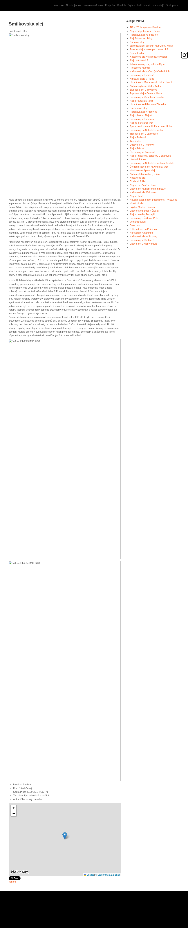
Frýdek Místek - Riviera (142, 207)
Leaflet (90, 874)
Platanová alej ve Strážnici (144, 34)
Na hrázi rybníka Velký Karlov (145, 86)
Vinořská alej (137, 203)
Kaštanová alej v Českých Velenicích (149, 71)
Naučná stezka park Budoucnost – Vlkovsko (153, 199)
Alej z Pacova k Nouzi (141, 100)
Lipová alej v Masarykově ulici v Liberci (151, 82)
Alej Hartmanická (139, 60)
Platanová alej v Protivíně (143, 111)
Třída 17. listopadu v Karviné (145, 27)
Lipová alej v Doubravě (142, 240)
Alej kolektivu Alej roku (142, 115)
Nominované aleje (93, 5)
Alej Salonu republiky (141, 38)
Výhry (132, 5)
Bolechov (135, 225)
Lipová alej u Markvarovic (143, 243)
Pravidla (121, 5)
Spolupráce (172, 5)
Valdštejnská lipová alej (142, 170)
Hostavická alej (138, 159)
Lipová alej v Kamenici (142, 119)
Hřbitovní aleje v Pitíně (142, 78)
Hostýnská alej (138, 177)
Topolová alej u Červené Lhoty (146, 93)
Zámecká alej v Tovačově (143, 89)
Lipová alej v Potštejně (142, 75)
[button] (64, 836)
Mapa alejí (158, 5)
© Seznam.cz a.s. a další (107, 874)
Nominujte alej (73, 5)
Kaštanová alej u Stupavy (143, 236)
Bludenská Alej (138, 181)
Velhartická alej (138, 221)
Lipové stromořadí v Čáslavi (145, 210)
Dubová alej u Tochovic (142, 144)
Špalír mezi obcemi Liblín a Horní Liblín (151, 126)
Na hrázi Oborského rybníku (145, 174)
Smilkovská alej (138, 108)
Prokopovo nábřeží (140, 67)
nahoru (12, 881)
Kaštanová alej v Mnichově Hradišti (148, 56)
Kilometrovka (137, 53)
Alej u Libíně (136, 196)
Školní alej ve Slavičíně (142, 152)
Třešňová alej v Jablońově (144, 133)
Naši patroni (143, 5)
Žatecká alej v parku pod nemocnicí (149, 49)
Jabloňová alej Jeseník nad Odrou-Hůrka (151, 45)
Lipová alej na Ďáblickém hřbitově (148, 188)
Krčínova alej (137, 42)
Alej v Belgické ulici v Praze (145, 31)
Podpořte (110, 5)
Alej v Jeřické (137, 148)
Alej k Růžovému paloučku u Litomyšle (150, 155)
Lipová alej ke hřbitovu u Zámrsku (148, 104)
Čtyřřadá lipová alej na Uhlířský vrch (149, 166)
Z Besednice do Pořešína (143, 229)
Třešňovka (135, 141)
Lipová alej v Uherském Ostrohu (147, 97)
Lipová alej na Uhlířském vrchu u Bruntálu (152, 163)
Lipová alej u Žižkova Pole (144, 218)
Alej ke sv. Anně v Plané (143, 185)
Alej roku (59, 5)
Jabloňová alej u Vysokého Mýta (147, 64)
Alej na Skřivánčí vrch (141, 122)
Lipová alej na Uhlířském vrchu (146, 130)
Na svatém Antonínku (141, 232)
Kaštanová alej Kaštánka (143, 192)
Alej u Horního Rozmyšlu (143, 214)
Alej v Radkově (138, 137)
